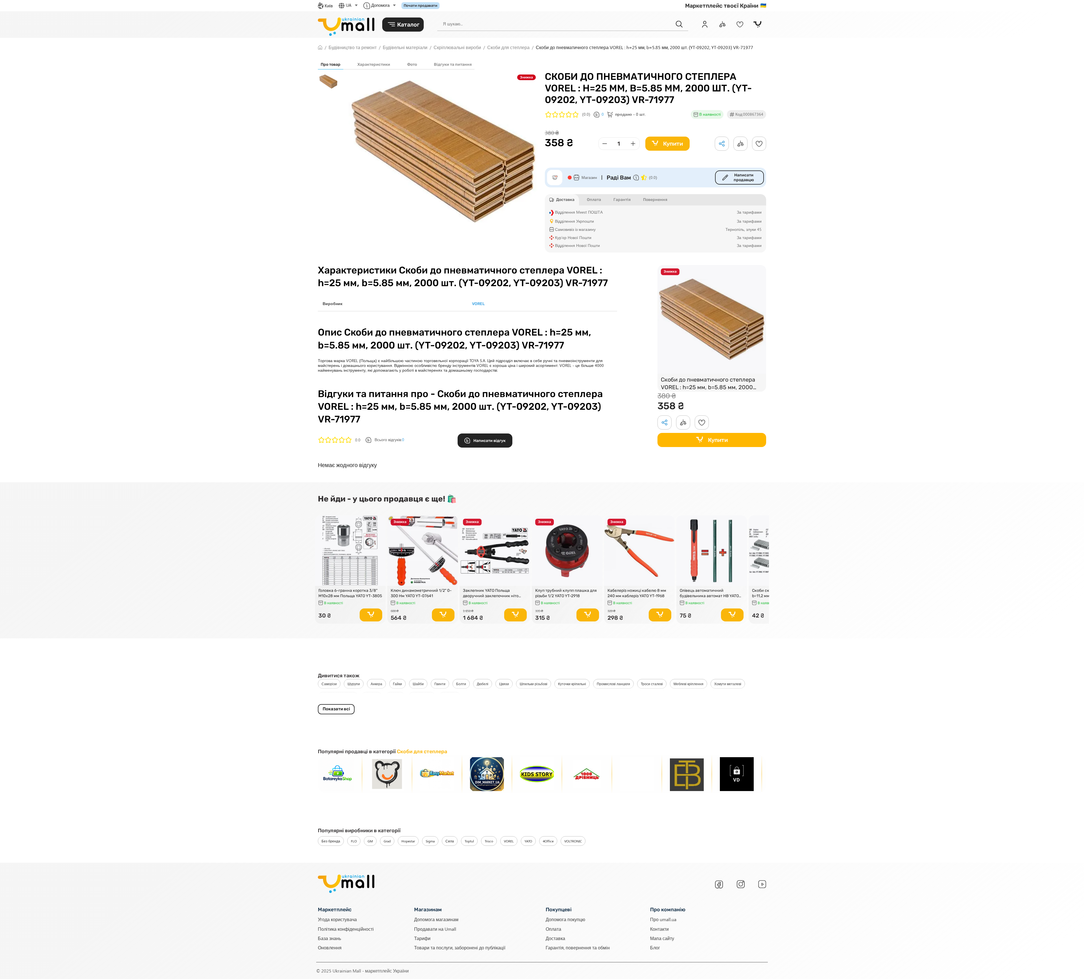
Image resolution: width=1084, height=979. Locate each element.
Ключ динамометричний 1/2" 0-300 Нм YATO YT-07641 (421, 593)
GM (370, 841)
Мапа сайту (662, 938)
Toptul (469, 841)
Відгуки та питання (453, 64)
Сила (449, 841)
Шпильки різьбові (533, 684)
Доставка (555, 938)
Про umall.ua (663, 919)
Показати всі (336, 708)
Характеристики (373, 64)
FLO (354, 841)
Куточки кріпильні (572, 684)
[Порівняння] (722, 24)
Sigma (430, 841)
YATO (528, 841)
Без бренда (331, 841)
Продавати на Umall (435, 929)
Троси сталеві (652, 684)
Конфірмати (422, 697)
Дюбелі (482, 684)
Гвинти (439, 684)
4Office (548, 841)
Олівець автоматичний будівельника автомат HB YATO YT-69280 (709, 593)
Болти (461, 684)
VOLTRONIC (573, 841)
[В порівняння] (378, 530)
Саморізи (329, 684)
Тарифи (422, 938)
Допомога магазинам (436, 919)
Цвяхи (504, 684)
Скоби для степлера (338, 697)
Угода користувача (337, 919)
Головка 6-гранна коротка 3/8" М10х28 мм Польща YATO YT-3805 (350, 593)
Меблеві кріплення (688, 684)
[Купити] (371, 614)
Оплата (553, 929)
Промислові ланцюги (613, 684)
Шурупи (354, 684)
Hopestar (408, 841)
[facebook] (719, 884)
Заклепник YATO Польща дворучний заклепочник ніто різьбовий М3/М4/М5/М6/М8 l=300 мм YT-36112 (491, 593)
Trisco (489, 841)
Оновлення (330, 947)
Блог (655, 947)
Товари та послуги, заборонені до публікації (459, 947)
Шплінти (372, 697)
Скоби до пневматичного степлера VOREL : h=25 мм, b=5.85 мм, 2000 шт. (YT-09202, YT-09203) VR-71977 (709, 384)
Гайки (397, 684)
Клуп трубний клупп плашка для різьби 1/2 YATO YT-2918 (566, 593)
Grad (387, 841)
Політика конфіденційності (346, 929)
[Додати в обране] (759, 144)
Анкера (376, 684)
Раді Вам (619, 177)
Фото (412, 64)
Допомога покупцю (565, 919)
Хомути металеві (727, 684)
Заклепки (449, 697)
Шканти (395, 697)
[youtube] (762, 884)
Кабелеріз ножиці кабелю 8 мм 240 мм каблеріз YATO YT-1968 (636, 593)
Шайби (418, 684)
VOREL (509, 841)
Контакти (659, 929)
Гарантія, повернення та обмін (578, 947)
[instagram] (741, 884)
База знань (329, 938)
